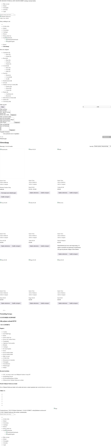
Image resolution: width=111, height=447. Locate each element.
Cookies (5, 332)
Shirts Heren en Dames (8, 97)
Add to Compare (4, 184)
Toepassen (13, 114)
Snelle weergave (5, 196)
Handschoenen (6, 80)
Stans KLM (3, 298)
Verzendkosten (6, 363)
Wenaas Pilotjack (61, 240)
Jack (4, 82)
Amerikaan (5, 52)
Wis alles (1, 136)
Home (4, 44)
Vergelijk (106, 137)
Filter (2, 107)
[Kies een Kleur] (5, 111)
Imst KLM (59, 298)
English (12, 434)
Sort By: (92, 146)
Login (4, 11)
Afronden (5, 443)
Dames (7, 86)
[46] (4, 128)
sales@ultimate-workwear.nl (44, 387)
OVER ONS (6, 358)
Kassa (4, 350)
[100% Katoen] (7, 122)
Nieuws (5, 426)
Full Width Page (7, 333)
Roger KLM (32, 298)
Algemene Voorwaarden (9, 343)
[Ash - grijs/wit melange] (5, 112)
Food (7, 62)
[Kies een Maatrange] (4, 126)
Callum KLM (60, 187)
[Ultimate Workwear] (5, 16)
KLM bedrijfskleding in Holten (10, 378)
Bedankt (5, 345)
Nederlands (15, 432)
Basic (7, 54)
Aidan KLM (32, 240)
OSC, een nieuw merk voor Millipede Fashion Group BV (17, 374)
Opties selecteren (34, 192)
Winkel (4, 367)
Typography (6, 341)
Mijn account (6, 437)
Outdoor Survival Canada (9, 84)
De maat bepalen (7, 348)
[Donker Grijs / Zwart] (5, 114)
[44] (4, 127)
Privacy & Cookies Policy (9, 339)
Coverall (5, 65)
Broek (4, 58)
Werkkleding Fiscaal (8, 376)
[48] (4, 130)
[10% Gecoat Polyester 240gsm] (7, 119)
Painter (7, 56)
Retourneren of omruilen (9, 360)
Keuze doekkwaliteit (8, 352)
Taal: (4, 430)
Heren (7, 88)
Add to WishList (4, 182)
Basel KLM (31, 187)
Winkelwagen (6, 365)
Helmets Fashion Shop (5, 187)
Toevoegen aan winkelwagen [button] (8, 193)
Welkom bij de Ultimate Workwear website (13, 380)
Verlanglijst (5, 362)
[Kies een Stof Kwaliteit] (7, 118)
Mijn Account (6, 356)
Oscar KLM (3, 240)
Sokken (5, 99)
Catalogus (5, 347)
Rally (7, 71)
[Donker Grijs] (5, 113)
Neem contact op (7, 337)
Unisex (7, 90)
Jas (6, 79)
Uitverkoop (5, 101)
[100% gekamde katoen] (7, 121)
